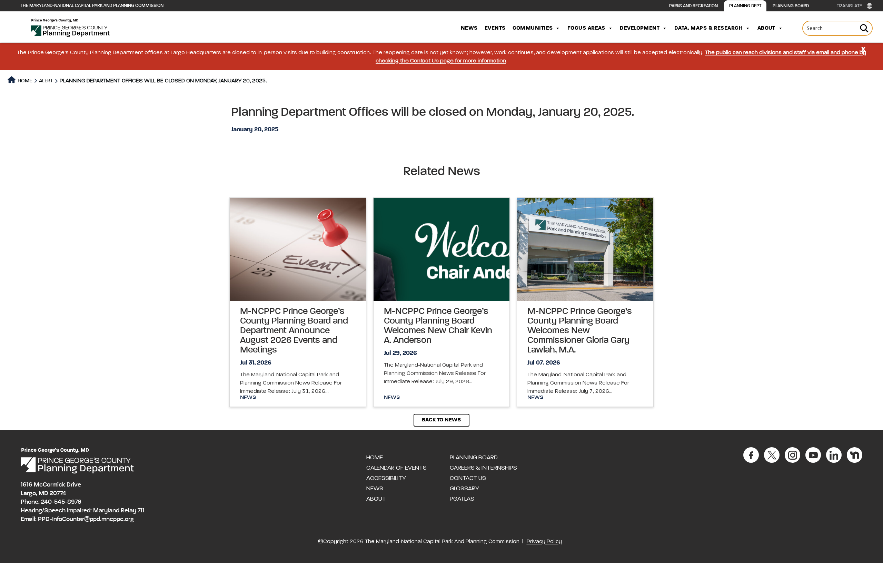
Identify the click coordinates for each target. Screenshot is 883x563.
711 (141, 511)
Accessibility (386, 478)
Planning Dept (745, 6)
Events (495, 28)
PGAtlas (462, 499)
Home (24, 80)
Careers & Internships (483, 468)
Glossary (464, 488)
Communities (533, 28)
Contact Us (468, 478)
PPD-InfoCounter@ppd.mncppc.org (86, 519)
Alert (46, 80)
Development (639, 28)
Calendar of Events (396, 468)
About (766, 28)
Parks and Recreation (693, 6)
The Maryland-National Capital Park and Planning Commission (92, 5)
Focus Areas (586, 28)
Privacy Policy (544, 541)
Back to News (441, 420)
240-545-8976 (61, 502)
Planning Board (791, 6)
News (469, 28)
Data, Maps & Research (708, 28)
